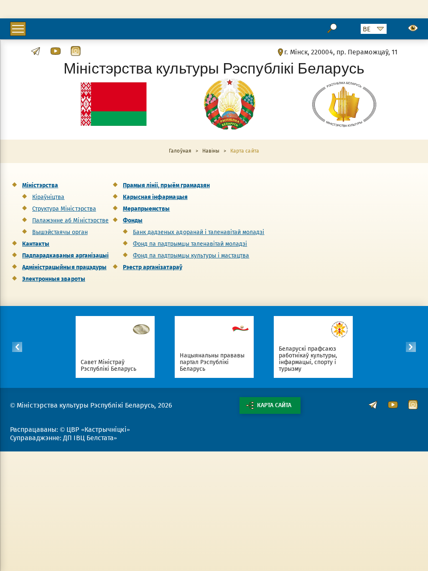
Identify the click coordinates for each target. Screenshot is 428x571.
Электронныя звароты (53, 279)
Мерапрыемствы (146, 208)
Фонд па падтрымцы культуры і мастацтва (191, 255)
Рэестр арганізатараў (152, 267)
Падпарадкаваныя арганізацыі (65, 255)
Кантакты (35, 243)
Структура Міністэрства (64, 208)
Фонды (133, 220)
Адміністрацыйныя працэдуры (64, 267)
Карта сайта (274, 405)
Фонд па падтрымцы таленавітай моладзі (190, 243)
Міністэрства (40, 185)
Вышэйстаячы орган (60, 232)
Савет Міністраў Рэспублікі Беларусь (109, 365)
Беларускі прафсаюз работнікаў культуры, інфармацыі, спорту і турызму (308, 358)
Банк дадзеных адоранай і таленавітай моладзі (199, 232)
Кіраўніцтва (48, 197)
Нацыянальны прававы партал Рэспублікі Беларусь (212, 362)
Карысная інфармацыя (155, 197)
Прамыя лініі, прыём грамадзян (166, 185)
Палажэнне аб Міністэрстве (70, 220)
